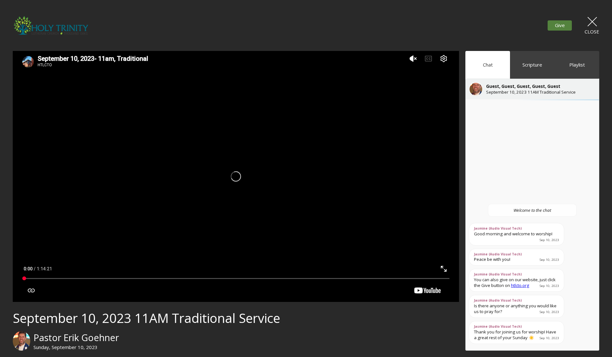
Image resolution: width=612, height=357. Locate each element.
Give (560, 25)
